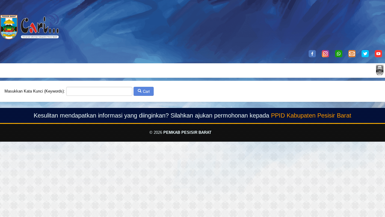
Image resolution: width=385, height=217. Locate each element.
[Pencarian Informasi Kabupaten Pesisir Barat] (30, 22)
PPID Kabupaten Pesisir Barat (311, 115)
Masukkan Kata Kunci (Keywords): (35, 91)
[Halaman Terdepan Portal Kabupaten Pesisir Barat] (379, 69)
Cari (146, 91)
